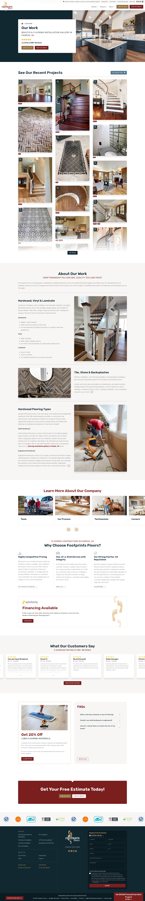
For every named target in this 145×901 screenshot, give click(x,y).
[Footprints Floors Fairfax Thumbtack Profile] (39, 819)
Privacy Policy (95, 881)
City (109, 848)
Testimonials (101, 519)
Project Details (93, 862)
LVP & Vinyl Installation (45, 840)
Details (127, 899)
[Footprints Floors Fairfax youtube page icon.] (140, 1)
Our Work (112, 1)
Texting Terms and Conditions (97, 871)
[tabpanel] (35, 510)
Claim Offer (27, 759)
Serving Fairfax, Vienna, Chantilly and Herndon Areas (82, 1)
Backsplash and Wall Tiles (46, 843)
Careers (41, 858)
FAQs (19, 858)
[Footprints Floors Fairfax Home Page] (22, 24)
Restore (132, 1)
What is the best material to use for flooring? (97, 715)
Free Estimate (136, 7)
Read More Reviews (72, 683)
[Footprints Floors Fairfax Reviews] (26, 39)
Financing (104, 1)
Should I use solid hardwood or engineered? (96, 720)
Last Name (111, 839)
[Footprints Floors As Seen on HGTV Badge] (52, 819)
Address (91, 848)
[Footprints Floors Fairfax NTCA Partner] (28, 819)
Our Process (64, 519)
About (111, 7)
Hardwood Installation (24, 840)
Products (103, 7)
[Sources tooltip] (92, 392)
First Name (92, 839)
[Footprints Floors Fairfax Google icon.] (142, 1)
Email (110, 844)
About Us (21, 852)
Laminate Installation (24, 843)
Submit (107, 886)
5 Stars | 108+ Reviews (32, 43)
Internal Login (108, 898)
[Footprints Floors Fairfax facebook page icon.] (137, 1)
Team (24, 519)
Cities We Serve (44, 868)
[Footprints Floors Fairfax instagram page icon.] (138, 1)
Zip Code (91, 853)
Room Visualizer (122, 1)
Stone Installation (23, 846)
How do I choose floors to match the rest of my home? (97, 727)
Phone (91, 844)
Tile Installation (43, 835)
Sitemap (81, 898)
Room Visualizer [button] (13, 898)
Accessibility (74, 898)
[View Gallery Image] (20, 82)
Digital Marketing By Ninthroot (94, 898)
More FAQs (83, 759)
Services (93, 7)
